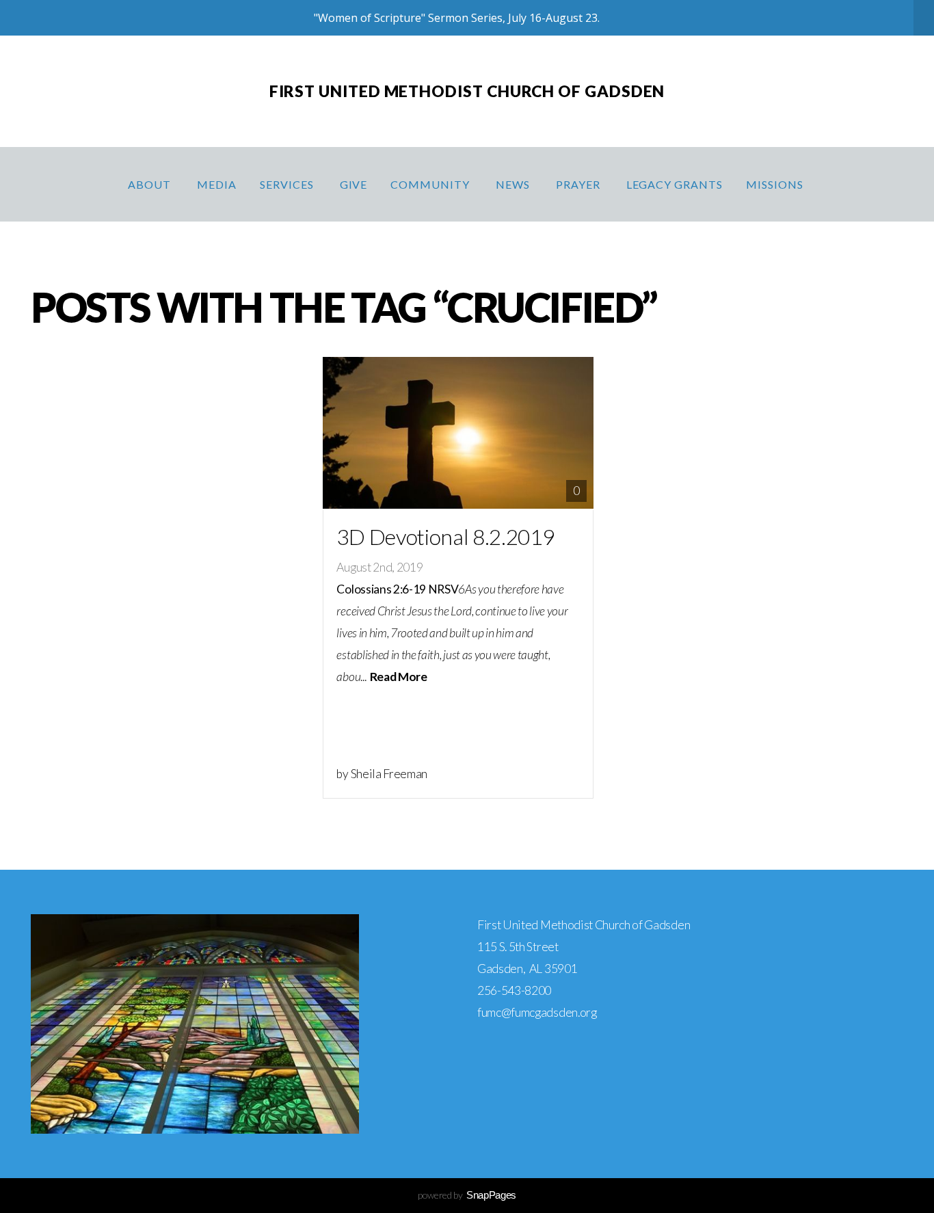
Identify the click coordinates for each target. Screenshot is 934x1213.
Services (288, 184)
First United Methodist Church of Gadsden (467, 91)
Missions (776, 184)
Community (431, 184)
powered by (467, 1195)
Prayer (579, 184)
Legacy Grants (674, 184)
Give (354, 184)
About (151, 184)
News (514, 184)
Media (217, 184)
